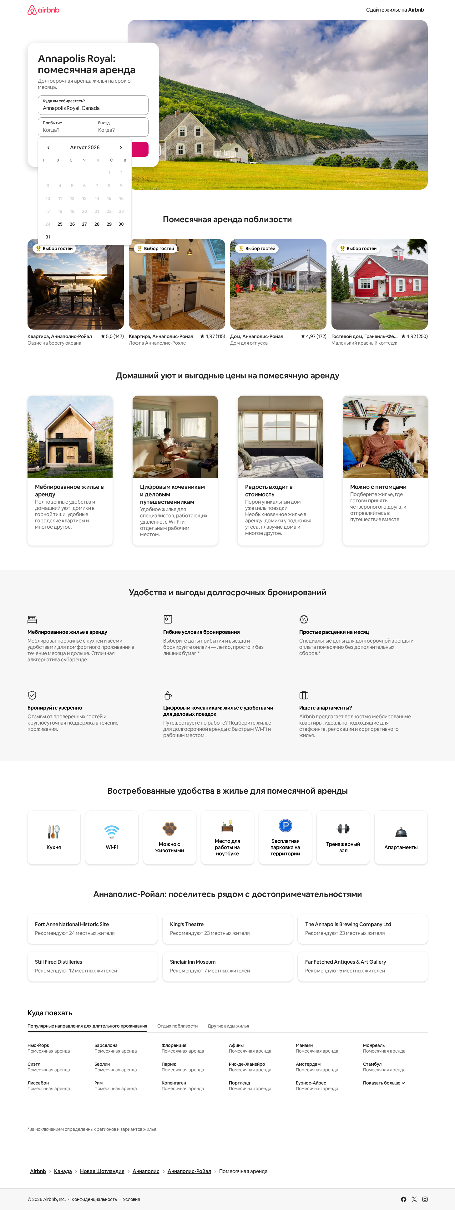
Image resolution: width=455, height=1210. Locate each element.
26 (72, 224)
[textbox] (65, 130)
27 (84, 224)
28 (96, 224)
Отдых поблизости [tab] (177, 1026)
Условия (131, 1199)
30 (121, 224)
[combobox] (93, 108)
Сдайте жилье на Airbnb (395, 10)
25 (60, 224)
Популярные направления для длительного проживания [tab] (87, 1026)
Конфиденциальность (94, 1199)
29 (109, 224)
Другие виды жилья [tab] (228, 1026)
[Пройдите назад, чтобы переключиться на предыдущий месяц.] (49, 148)
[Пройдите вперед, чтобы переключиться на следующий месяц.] (121, 148)
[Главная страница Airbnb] (43, 10)
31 (48, 237)
